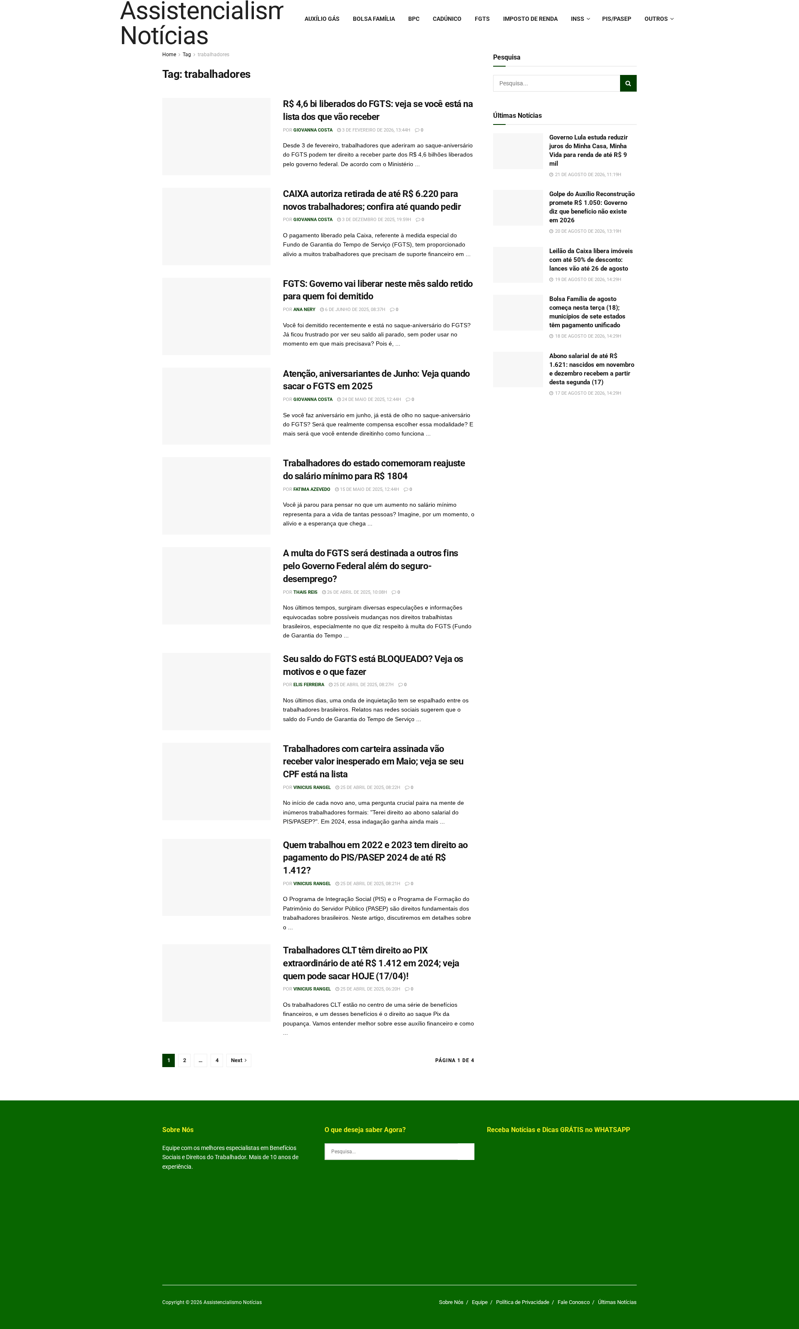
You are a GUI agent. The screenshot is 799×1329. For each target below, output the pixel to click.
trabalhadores (213, 54)
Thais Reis (305, 592)
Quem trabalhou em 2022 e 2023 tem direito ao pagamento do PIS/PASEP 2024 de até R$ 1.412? (375, 858)
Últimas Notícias (617, 1302)
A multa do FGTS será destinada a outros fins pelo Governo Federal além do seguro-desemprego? (370, 566)
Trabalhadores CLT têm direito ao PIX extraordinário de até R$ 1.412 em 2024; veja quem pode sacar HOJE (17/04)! (371, 963)
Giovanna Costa (313, 130)
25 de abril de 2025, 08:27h (363, 684)
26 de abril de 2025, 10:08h (356, 592)
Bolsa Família (374, 18)
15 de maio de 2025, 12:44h (369, 489)
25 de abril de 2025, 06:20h (369, 989)
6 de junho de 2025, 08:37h (354, 309)
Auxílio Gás (322, 18)
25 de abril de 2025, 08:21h (369, 883)
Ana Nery (304, 309)
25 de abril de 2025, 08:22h (369, 787)
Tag (187, 54)
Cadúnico (447, 18)
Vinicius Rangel (312, 787)
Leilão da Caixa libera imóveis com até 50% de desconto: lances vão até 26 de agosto (591, 259)
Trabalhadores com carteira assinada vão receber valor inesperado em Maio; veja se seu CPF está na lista (373, 762)
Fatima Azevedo (311, 489)
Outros (656, 18)
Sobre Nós (451, 1302)
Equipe (480, 1302)
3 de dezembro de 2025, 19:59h (376, 219)
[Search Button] (628, 83)
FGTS (482, 18)
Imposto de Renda (530, 18)
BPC (413, 18)
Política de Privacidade (522, 1302)
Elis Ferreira (308, 684)
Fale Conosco (574, 1302)
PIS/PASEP (616, 18)
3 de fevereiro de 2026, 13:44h (375, 130)
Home (169, 54)
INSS (577, 18)
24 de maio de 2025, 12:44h (371, 399)
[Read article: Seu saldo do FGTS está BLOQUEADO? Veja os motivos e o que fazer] (216, 691)
